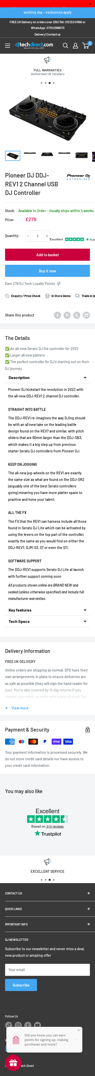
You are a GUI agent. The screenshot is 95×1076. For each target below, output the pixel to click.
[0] (86, 46)
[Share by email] (86, 315)
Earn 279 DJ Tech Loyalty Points (30, 283)
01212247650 (73, 22)
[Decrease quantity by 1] (28, 236)
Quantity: (12, 236)
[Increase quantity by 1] (46, 236)
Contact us (54, 34)
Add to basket (47, 254)
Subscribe (21, 985)
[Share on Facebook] (57, 315)
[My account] (75, 45)
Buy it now (47, 271)
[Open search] (65, 45)
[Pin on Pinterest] (67, 315)
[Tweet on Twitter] (76, 315)
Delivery (39, 34)
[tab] (47, 377)
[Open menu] (7, 46)
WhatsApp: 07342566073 (47, 28)
